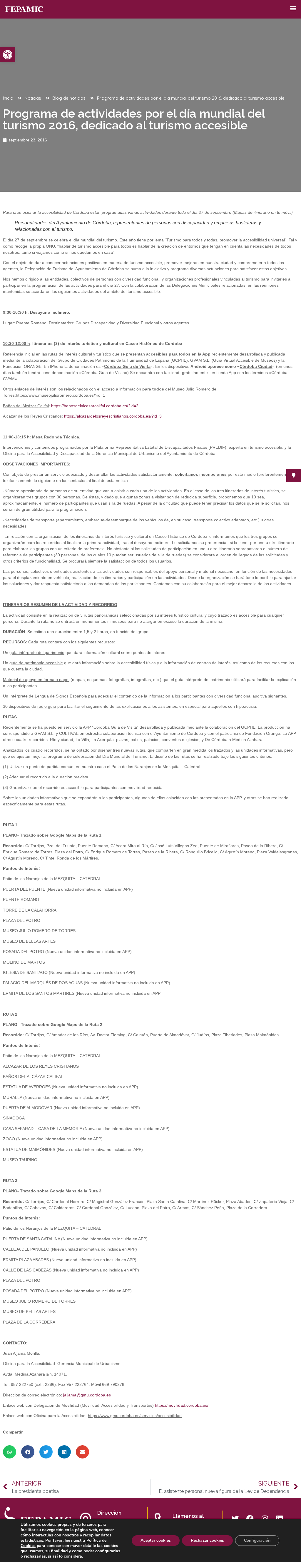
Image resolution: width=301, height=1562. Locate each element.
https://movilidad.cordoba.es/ (181, 1405)
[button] (7, 54)
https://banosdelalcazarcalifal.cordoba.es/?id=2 (94, 405)
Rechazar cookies (207, 1540)
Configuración (257, 1540)
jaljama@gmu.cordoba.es (87, 1395)
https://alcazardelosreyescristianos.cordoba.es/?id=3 (113, 416)
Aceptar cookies (156, 1540)
